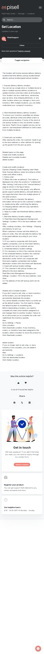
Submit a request (24, 51)
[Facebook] (14, 403)
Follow (22, 45)
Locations (31, 14)
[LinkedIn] (29, 403)
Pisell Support (13, 37)
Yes (18, 383)
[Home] (10, 7)
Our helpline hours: (12, 507)
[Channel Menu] (38, 648)
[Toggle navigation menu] (40, 7)
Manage (21, 14)
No (26, 383)
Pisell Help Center (9, 14)
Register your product (14, 485)
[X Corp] (22, 403)
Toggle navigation (22, 60)
